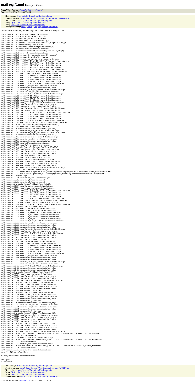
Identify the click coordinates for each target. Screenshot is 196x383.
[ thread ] (30, 27)
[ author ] (44, 27)
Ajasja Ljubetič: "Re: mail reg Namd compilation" (35, 16)
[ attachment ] (53, 27)
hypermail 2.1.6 (25, 380)
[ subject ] (37, 27)
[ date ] (23, 27)
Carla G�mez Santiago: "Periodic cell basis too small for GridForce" (45, 18)
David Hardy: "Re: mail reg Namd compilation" (28, 25)
